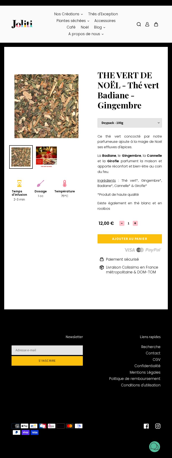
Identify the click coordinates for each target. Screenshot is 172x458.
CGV (156, 359)
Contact (153, 353)
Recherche (150, 346)
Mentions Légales (145, 372)
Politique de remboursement (134, 378)
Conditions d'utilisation (140, 385)
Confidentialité (147, 365)
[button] (154, 447)
